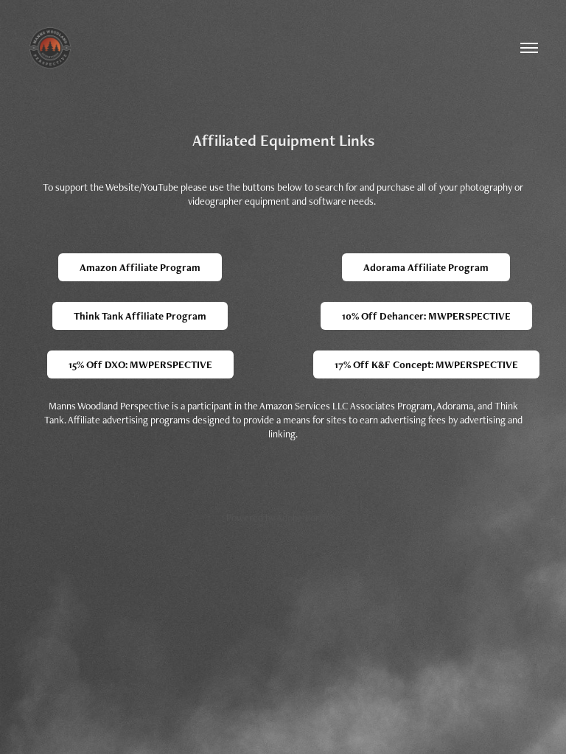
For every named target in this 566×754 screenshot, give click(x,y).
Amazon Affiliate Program (140, 267)
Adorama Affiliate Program (426, 267)
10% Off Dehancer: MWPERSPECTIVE (426, 316)
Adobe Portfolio (308, 517)
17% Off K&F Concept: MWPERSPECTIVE (426, 364)
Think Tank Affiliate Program (140, 316)
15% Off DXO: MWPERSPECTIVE (140, 364)
